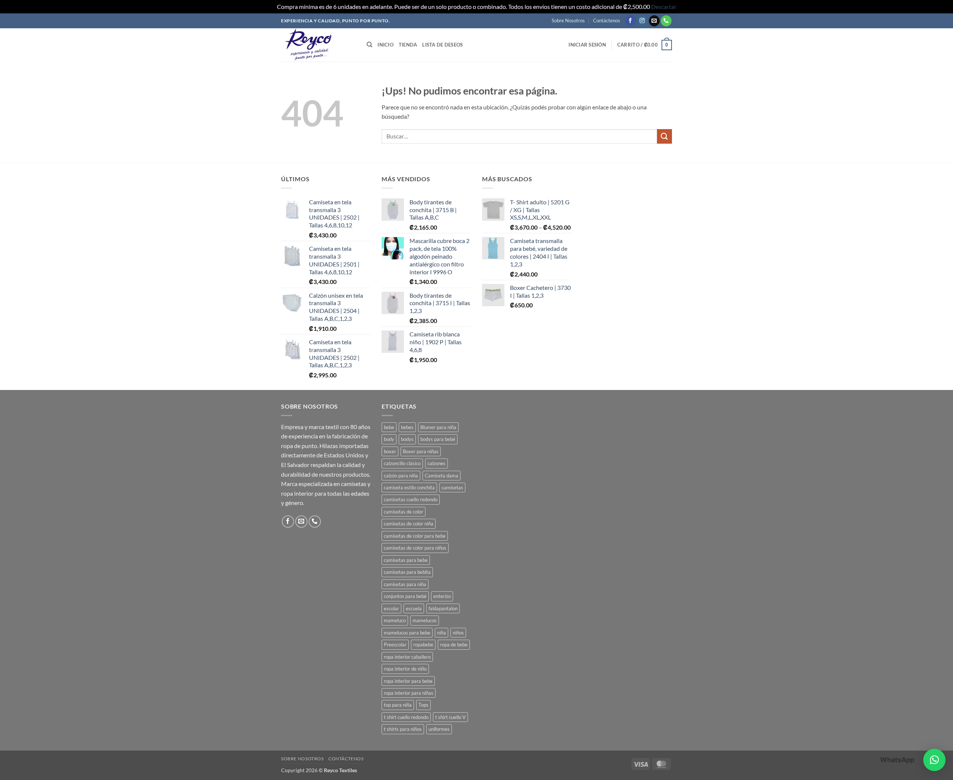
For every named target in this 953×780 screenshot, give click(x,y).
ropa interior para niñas (408, 693)
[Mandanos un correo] (654, 20)
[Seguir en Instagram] (642, 20)
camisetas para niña (405, 584)
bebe (389, 427)
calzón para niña (401, 476)
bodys (407, 439)
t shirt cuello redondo (406, 717)
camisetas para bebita (407, 572)
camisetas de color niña (408, 524)
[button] (587, 44)
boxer (390, 451)
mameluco (395, 620)
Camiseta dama (441, 476)
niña (441, 633)
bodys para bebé (437, 439)
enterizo (442, 596)
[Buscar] (369, 45)
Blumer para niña (438, 427)
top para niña (398, 705)
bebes (407, 427)
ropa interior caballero (407, 657)
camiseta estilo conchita (409, 487)
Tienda (408, 45)
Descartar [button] (663, 6)
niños (458, 633)
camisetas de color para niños (415, 548)
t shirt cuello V (450, 717)
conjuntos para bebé (405, 596)
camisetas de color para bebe (415, 536)
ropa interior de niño (405, 669)
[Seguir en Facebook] (630, 20)
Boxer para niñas (421, 451)
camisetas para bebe (406, 560)
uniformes (439, 729)
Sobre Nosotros (568, 20)
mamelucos (424, 620)
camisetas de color (403, 512)
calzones (436, 463)
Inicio (385, 45)
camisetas (452, 487)
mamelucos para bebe (407, 633)
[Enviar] (664, 136)
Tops (423, 705)
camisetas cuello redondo (410, 499)
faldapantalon (443, 608)
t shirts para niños (403, 729)
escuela (414, 608)
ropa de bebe (454, 645)
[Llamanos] (666, 20)
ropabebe (423, 645)
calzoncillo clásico (402, 463)
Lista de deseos (442, 45)
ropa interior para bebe (408, 681)
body (389, 439)
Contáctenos (606, 20)
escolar (391, 608)
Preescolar (395, 645)
